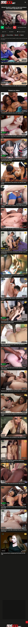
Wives (3, 35)
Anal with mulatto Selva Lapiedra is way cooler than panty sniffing (14, 206)
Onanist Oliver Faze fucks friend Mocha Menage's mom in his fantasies (14, 252)
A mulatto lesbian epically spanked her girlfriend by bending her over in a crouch (12, 461)
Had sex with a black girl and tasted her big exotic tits (13, 483)
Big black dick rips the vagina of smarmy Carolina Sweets (14, 228)
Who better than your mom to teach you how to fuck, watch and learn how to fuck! (12, 322)
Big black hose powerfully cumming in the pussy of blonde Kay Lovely (14, 530)
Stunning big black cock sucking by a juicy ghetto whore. (13, 437)
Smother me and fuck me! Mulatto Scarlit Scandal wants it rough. (14, 415)
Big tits (22, 35)
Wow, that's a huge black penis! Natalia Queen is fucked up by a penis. (13, 368)
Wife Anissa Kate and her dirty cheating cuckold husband (14, 62)
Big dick (16, 35)
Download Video (22, 27)
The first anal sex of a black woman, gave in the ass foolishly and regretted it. (12, 276)
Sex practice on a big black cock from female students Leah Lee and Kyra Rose (13, 160)
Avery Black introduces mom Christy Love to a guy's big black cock (13, 507)
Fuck (3, 36)
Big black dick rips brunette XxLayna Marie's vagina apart (14, 391)
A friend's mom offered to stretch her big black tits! (12, 113)
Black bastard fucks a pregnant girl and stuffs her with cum (13, 554)
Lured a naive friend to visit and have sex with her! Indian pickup (13, 183)
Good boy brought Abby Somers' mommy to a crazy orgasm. (12, 299)
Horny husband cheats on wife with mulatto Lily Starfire (14, 85)
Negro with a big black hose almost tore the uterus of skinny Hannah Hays (12, 345)
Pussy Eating (10, 35)
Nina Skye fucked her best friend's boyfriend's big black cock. (13, 137)
